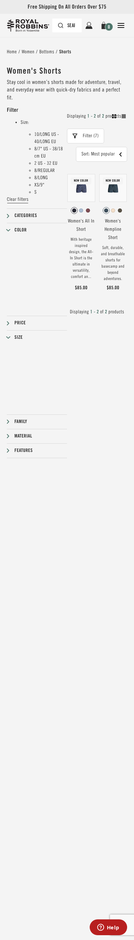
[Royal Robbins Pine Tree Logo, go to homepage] (31, 25)
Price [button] (20, 323)
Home (12, 52)
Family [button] (20, 421)
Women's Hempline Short (112, 229)
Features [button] (23, 450)
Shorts (65, 52)
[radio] (74, 210)
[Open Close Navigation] (121, 25)
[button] (105, 25)
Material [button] (23, 436)
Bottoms (46, 52)
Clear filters (18, 199)
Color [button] (20, 230)
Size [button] (18, 337)
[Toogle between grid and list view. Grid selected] (119, 117)
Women (28, 52)
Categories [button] (25, 215)
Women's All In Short (81, 225)
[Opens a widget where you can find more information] (108, 928)
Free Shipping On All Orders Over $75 (66, 6)
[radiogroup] (81, 210)
